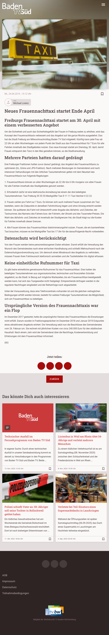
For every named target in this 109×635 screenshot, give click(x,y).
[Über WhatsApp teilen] (59, 366)
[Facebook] (46, 564)
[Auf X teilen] (50, 366)
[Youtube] (63, 564)
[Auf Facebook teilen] (41, 366)
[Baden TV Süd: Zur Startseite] (16, 8)
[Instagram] (54, 564)
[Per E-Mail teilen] (68, 366)
